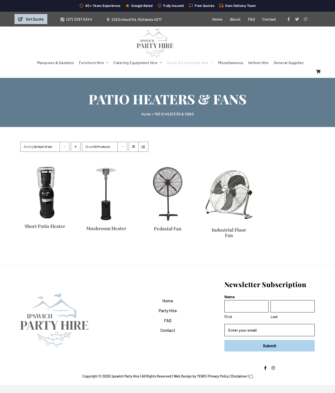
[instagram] (305, 19)
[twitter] (297, 19)
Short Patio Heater (91, 287)
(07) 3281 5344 (79, 19)
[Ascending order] (75, 147)
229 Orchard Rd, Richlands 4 (134, 19)
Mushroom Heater (244, 294)
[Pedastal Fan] (91, 357)
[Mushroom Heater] (244, 227)
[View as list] (143, 147)
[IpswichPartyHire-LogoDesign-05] (155, 30)
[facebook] (288, 19)
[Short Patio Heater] (91, 223)
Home (146, 114)
